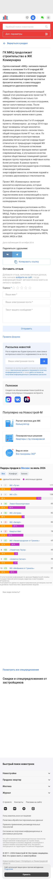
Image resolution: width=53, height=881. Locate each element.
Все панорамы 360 (26, 453)
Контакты (18, 802)
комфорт (13, 474)
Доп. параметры (14, 34)
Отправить (26, 328)
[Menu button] (42, 17)
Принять (26, 874)
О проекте (7, 802)
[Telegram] (17, 254)
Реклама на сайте (34, 802)
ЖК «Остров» (15, 513)
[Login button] (33, 17)
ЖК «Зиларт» (15, 522)
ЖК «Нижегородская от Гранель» (25, 541)
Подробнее (8, 869)
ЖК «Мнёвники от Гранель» (22, 568)
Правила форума (11, 337)
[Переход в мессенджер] (33, 808)
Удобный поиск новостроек (20, 26)
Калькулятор (22, 424)
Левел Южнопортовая (19, 504)
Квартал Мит (15, 531)
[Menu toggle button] (48, 17)
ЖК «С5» (13, 494)
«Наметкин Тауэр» (18, 550)
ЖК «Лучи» (14, 485)
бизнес (24, 474)
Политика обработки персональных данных (23, 820)
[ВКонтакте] (7, 254)
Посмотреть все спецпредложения (21, 669)
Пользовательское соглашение (17, 816)
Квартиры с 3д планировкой (30, 439)
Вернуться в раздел (17, 43)
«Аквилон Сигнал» (18, 559)
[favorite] (27, 17)
